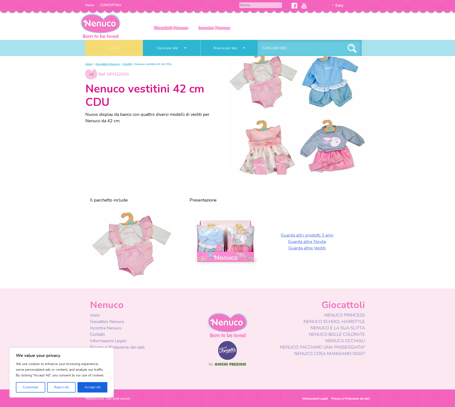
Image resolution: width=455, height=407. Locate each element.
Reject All (61, 387)
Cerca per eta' (168, 48)
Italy (339, 5)
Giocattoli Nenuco (171, 28)
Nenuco (227, 324)
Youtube (304, 6)
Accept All (92, 387)
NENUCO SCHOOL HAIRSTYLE (334, 321)
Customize (30, 387)
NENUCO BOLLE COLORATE (337, 334)
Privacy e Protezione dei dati (117, 347)
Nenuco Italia (100, 25)
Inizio (89, 5)
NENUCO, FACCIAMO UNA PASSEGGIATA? (322, 347)
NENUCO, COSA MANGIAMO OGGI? (329, 353)
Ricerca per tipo (226, 48)
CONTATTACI (110, 5)
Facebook (294, 6)
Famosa (227, 359)
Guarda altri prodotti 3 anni (307, 235)
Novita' (114, 48)
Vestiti (127, 64)
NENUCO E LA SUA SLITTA (337, 328)
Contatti (97, 334)
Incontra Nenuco (214, 28)
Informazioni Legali (108, 341)
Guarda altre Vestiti (307, 248)
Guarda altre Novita (307, 241)
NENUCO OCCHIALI (345, 341)
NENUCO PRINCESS (344, 315)
